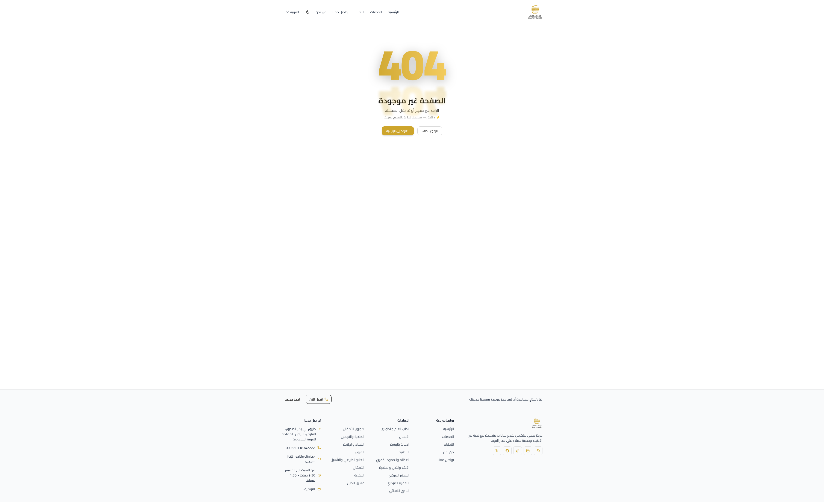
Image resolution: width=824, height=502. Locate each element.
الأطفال (358, 467)
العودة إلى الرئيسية (397, 131)
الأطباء (359, 12)
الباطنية (404, 452)
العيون (359, 452)
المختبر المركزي (398, 475)
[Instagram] (528, 450)
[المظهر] (307, 12)
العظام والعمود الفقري (392, 460)
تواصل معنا (340, 12)
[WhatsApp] (538, 450)
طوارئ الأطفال (353, 429)
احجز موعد (292, 399)
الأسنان (404, 436)
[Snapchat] (507, 450)
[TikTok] (517, 450)
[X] (497, 450)
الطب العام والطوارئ (395, 429)
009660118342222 (300, 447)
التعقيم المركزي (398, 483)
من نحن (321, 12)
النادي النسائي (399, 490)
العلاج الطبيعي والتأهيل (347, 460)
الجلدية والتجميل (352, 436)
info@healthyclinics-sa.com (300, 459)
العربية (294, 12)
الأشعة (359, 475)
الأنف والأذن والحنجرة (394, 467)
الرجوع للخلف (430, 131)
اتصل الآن (316, 399)
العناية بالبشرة (399, 444)
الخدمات (376, 12)
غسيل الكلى (355, 483)
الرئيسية (393, 12)
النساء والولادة (353, 444)
